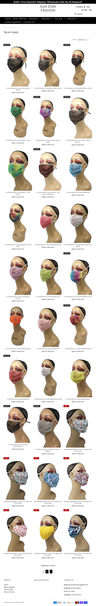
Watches (71, 19)
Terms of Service (9, 592)
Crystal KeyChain (13, 22)
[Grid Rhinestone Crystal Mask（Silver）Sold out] (48, 427)
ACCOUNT (79, 7)
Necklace (46, 19)
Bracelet (33, 19)
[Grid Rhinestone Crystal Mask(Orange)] (18, 326)
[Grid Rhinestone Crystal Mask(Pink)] (48, 326)
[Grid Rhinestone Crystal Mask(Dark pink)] (48, 222)
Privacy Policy (8, 589)
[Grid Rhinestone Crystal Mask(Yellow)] (78, 376)
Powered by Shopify (20, 602)
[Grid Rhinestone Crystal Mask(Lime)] (48, 274)
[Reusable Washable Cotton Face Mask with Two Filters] (78, 531)
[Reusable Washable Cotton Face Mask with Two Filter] (48, 531)
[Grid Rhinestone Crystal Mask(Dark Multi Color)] (18, 222)
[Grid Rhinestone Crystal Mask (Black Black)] (18, 65)
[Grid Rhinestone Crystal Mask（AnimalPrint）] (18, 424)
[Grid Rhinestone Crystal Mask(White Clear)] (48, 376)
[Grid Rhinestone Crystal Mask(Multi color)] (78, 274)
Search (6, 585)
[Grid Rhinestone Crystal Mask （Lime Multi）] (18, 170)
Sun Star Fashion (48, 8)
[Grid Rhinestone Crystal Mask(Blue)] (78, 170)
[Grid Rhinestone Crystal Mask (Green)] (18, 117)
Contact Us (29, 22)
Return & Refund (9, 587)
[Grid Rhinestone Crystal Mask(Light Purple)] (18, 274)
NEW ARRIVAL (20, 19)
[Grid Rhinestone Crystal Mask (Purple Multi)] (48, 117)
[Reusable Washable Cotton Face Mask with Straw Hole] (78, 427)
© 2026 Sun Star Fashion (9, 602)
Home (8, 19)
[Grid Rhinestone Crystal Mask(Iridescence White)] (78, 222)
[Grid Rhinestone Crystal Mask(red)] (18, 376)
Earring (59, 19)
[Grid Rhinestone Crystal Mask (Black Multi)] (78, 65)
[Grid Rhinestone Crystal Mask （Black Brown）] (78, 117)
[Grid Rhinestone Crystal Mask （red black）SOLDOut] (48, 170)
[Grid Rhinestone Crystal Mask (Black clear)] (48, 65)
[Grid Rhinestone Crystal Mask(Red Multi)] (78, 326)
